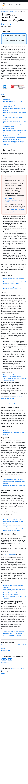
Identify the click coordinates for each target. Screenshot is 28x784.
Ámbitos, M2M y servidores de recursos (13, 403)
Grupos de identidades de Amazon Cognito (14, 635)
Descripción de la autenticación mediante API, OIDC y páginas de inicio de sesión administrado (14, 283)
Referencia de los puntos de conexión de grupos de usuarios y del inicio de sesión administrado (13, 143)
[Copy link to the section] (1, 150)
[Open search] (25, 4)
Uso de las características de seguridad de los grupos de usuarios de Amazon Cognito (14, 211)
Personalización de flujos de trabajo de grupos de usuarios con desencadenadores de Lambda (15, 114)
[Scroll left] (8, 4)
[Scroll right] (22, 4)
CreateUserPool (9, 198)
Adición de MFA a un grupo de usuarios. (13, 479)
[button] (5, 31)
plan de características (10, 554)
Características (7, 99)
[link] (23, 11)
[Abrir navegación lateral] (2, 8)
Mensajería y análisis (8, 128)
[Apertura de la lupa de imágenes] (2, 95)
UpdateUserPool (9, 201)
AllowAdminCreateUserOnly (12, 200)
